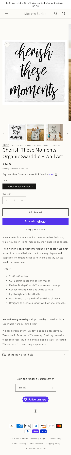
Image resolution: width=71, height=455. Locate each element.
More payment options (35, 229)
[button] (6, 13)
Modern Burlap (22, 438)
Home (5, 145)
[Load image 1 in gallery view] (16, 132)
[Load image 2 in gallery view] (35, 132)
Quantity (6, 193)
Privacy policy (20, 443)
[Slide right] (67, 133)
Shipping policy (53, 443)
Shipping (5, 169)
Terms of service (36, 443)
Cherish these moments (19, 186)
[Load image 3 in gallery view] (54, 132)
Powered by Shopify (38, 438)
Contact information (37, 448)
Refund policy (55, 438)
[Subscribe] (52, 388)
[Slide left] (3, 133)
